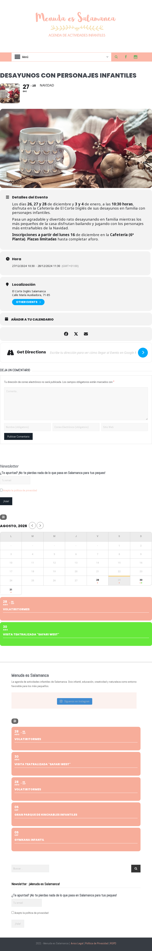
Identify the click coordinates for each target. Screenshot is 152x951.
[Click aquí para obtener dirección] (143, 353)
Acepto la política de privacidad (20, 490)
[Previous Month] (32, 525)
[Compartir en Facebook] (66, 334)
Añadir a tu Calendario (32, 320)
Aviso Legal (77, 943)
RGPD (113, 943)
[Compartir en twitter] (76, 334)
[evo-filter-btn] (3, 517)
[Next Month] (40, 525)
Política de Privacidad (96, 943)
